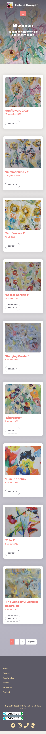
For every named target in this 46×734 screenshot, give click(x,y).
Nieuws (6, 683)
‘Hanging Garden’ (17, 356)
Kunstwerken (9, 678)
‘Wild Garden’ (14, 417)
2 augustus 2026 (12, 175)
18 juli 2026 (10, 237)
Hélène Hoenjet (26, 5)
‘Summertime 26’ (17, 172)
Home (5, 668)
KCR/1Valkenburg (26, 706)
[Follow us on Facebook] (13, 725)
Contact (6, 692)
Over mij (6, 673)
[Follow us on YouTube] (26, 725)
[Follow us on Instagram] (19, 725)
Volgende (31, 642)
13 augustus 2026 (13, 114)
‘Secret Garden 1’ (17, 295)
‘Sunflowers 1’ (15, 233)
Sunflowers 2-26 (17, 110)
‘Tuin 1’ (10, 540)
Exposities (7, 687)
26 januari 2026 (12, 298)
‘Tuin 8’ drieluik (15, 479)
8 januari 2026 (11, 360)
